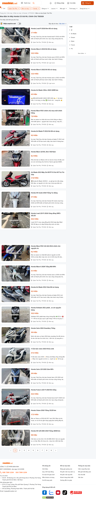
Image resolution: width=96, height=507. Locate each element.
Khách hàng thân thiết (66, 477)
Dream (73, 37)
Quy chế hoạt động (48, 471)
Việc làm (80, 477)
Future (73, 45)
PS (72, 48)
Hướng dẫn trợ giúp (66, 480)
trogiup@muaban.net (10, 491)
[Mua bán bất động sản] (9, 3)
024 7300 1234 (21, 472)
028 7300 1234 (8, 472)
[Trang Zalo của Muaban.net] (51, 492)
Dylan (72, 41)
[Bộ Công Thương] (76, 494)
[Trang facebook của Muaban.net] (44, 492)
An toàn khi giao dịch (48, 474)
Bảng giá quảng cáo (66, 469)
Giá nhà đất (81, 474)
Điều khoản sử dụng (48, 477)
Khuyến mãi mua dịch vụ (67, 471)
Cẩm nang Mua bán (84, 469)
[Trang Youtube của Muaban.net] (58, 492)
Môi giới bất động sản (84, 471)
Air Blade (73, 33)
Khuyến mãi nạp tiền (66, 474)
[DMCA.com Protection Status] (48, 498)
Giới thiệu (45, 469)
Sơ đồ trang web (47, 480)
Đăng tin (88, 3)
